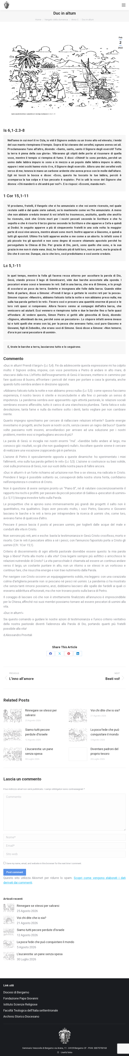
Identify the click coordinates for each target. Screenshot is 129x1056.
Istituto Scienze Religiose (20, 1004)
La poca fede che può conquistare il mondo (105, 732)
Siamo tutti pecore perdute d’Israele (37, 732)
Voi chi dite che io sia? (105, 710)
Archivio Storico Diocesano (21, 1016)
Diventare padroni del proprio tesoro (104, 751)
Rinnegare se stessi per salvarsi (41, 713)
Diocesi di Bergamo (16, 992)
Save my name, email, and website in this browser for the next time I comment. (44, 863)
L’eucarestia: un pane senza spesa (39, 751)
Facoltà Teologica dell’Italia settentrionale (30, 1010)
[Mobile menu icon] (124, 5)
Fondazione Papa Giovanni (20, 998)
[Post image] (12, 715)
